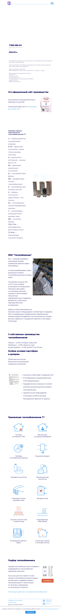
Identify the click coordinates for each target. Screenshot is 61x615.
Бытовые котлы (42, 498)
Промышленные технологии (42, 478)
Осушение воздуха (42, 456)
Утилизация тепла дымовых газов (18, 499)
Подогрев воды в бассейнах (42, 520)
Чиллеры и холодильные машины (18, 457)
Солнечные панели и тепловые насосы (42, 542)
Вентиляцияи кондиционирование (42, 436)
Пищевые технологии (18, 477)
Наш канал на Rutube (49, 600)
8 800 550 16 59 (12, 602)
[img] (46, 104)
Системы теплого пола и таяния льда (18, 520)
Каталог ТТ (49, 603)
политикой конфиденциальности (50, 609)
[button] (48, 581)
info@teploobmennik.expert (15, 600)
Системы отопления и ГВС (18, 436)
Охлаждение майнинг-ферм (18, 542)
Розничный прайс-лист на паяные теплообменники (27, 592)
